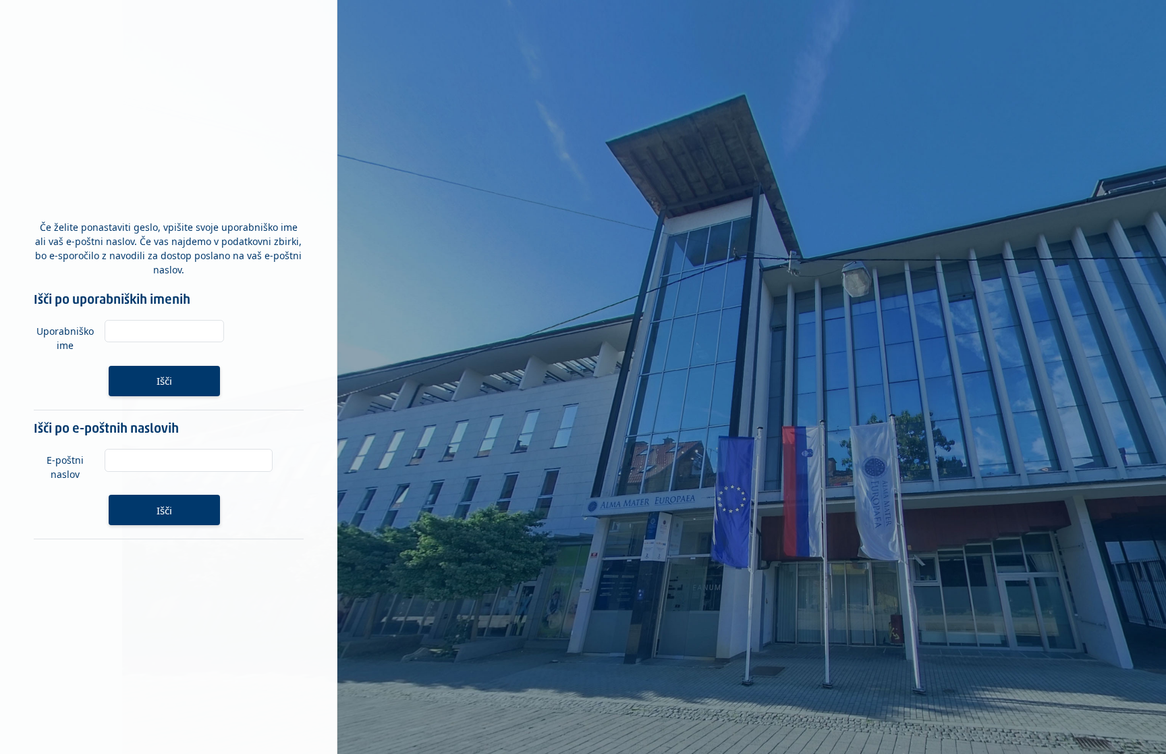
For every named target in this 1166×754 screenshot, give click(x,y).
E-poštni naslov (65, 467)
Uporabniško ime (65, 338)
